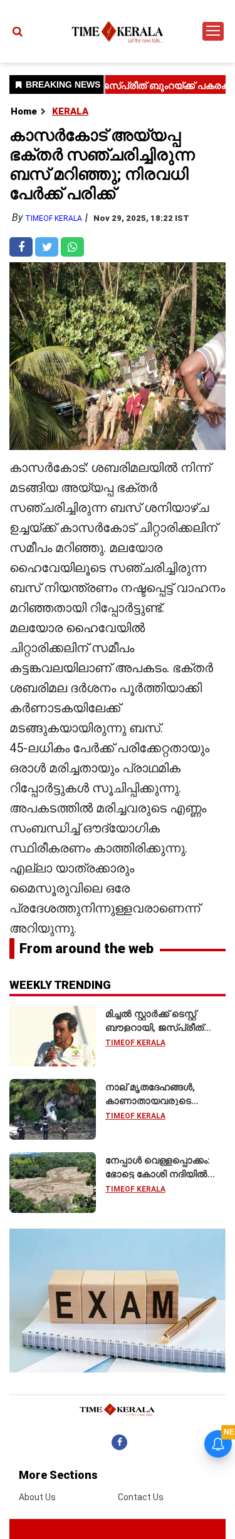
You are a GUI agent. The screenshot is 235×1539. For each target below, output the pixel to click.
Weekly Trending (60, 984)
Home (24, 111)
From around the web (86, 948)
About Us (37, 1497)
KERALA (70, 111)
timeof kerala (53, 218)
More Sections (58, 1474)
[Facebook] (119, 1442)
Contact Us (141, 1497)
